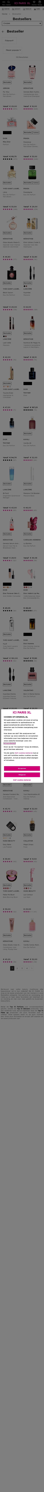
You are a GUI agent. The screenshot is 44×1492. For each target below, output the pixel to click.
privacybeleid (9, 743)
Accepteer (22, 768)
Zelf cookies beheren (22, 780)
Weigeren (22, 775)
